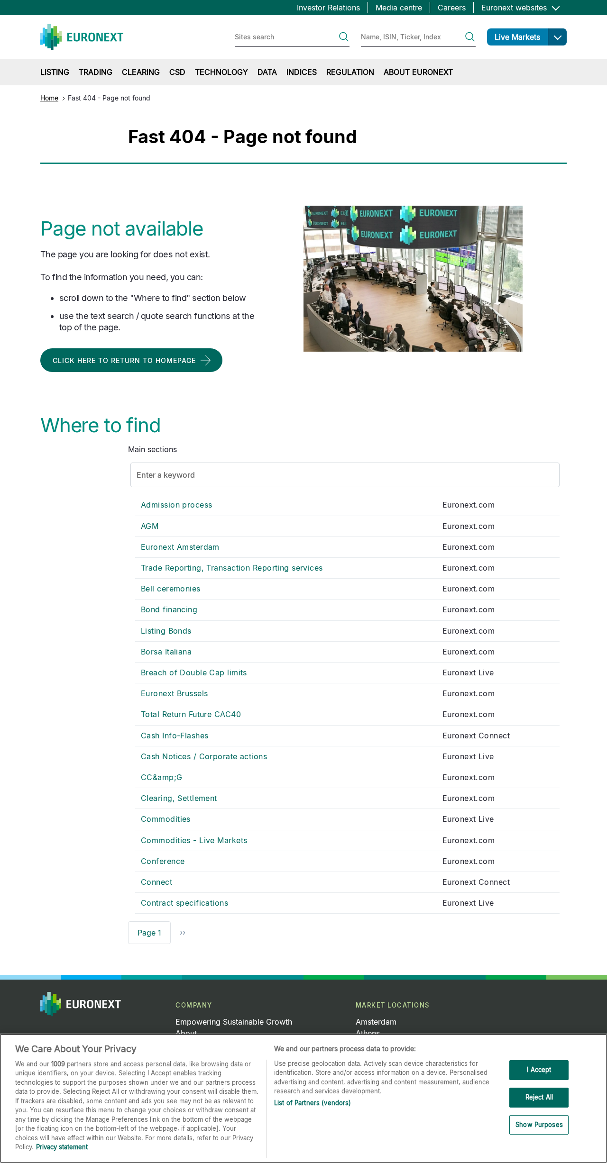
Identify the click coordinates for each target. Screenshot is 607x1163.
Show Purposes (539, 1124)
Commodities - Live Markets (194, 840)
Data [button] (267, 72)
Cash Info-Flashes (174, 735)
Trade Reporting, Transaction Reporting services (232, 567)
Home (49, 98)
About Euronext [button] (418, 72)
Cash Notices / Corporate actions (204, 756)
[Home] (81, 37)
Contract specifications (184, 903)
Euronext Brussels (174, 693)
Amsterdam (376, 1022)
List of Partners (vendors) (312, 1103)
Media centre (399, 7)
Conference (162, 861)
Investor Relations (328, 7)
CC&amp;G (162, 777)
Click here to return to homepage (124, 360)
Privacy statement (62, 1147)
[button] (557, 36)
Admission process (176, 504)
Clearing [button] (141, 72)
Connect (156, 882)
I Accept (539, 1070)
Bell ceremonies (171, 588)
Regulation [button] (350, 72)
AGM (149, 526)
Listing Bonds (166, 631)
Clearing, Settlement (179, 798)
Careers (452, 7)
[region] (303, 1098)
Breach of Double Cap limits (194, 672)
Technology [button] (221, 72)
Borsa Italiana (166, 651)
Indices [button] (301, 72)
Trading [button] (95, 72)
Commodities (166, 819)
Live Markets (517, 37)
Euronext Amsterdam (180, 547)
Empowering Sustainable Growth (233, 1022)
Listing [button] (54, 72)
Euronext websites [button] (515, 7)
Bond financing (169, 609)
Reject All (539, 1097)
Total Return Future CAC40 (191, 714)
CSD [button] (177, 72)
